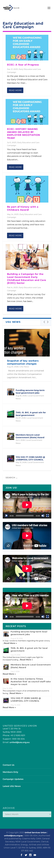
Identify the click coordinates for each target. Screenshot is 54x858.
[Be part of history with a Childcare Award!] (27, 189)
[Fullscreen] (47, 515)
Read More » (10, 643)
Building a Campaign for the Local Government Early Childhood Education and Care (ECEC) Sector (26, 278)
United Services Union (36, 832)
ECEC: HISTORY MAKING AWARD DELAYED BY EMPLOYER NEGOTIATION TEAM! (23, 133)
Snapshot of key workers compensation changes (23, 362)
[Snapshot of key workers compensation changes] (27, 342)
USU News (24, 367)
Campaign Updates (13, 779)
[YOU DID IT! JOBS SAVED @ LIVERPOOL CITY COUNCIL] (10, 458)
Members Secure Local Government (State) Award (30, 436)
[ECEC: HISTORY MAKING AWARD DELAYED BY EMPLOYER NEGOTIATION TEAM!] (27, 112)
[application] (27, 505)
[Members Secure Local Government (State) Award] (10, 436)
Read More (15, 90)
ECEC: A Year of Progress (23, 64)
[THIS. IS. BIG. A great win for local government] (10, 414)
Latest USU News (12, 786)
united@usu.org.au (20, 742)
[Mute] (42, 515)
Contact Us (8, 765)
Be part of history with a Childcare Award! (22, 208)
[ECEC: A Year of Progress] (27, 47)
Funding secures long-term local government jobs (30, 391)
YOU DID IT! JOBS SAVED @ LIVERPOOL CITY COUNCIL (30, 458)
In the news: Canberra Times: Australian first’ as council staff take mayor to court (31, 682)
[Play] (6, 515)
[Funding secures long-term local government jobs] (10, 391)
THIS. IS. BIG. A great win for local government (31, 413)
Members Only (10, 772)
